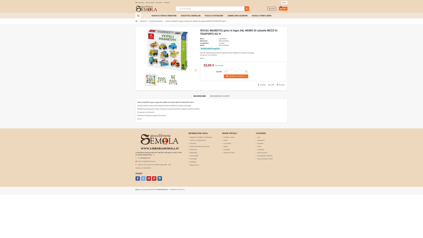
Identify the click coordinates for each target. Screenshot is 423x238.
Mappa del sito (194, 165)
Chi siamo (159, 2)
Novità (226, 140)
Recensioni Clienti (229, 152)
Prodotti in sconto (229, 137)
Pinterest (282, 85)
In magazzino (204, 43)
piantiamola (193, 152)
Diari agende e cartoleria (264, 156)
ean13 (202, 45)
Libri (258, 137)
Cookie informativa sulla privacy (200, 146)
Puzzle (259, 146)
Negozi (226, 146)
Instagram (160, 178)
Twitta (272, 85)
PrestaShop (180, 189)
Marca (202, 39)
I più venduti (227, 143)
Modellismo (261, 140)
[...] (153, 155)
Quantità (219, 72)
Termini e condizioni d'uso (198, 140)
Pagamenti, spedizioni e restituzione (201, 137)
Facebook (137, 178)
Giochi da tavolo (262, 152)
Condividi (262, 85)
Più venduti (193, 159)
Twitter (143, 178)
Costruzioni (260, 149)
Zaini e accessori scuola (265, 159)
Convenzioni (193, 149)
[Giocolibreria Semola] (146, 8)
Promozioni (139, 2)
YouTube (149, 178)
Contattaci (166, 2)
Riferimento (203, 41)
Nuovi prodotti (194, 156)
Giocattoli (260, 143)
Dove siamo (150, 2)
